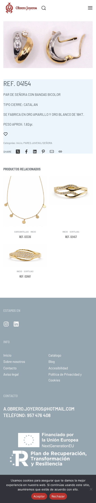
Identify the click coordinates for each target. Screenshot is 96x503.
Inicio (19, 142)
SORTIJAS (74, 232)
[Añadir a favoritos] (5, 134)
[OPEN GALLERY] (48, 44)
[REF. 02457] (71, 190)
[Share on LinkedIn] (35, 152)
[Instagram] (6, 324)
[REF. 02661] (25, 255)
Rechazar (58, 496)
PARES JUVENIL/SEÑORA (37, 142)
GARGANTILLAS (21, 232)
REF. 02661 (25, 276)
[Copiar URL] (60, 152)
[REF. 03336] (25, 201)
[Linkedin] (16, 324)
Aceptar (39, 496)
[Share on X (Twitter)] (18, 152)
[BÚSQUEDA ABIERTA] (43, 8)
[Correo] (52, 152)
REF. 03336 (25, 236)
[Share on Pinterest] (43, 152)
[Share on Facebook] (26, 152)
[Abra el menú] (90, 8)
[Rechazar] (91, 488)
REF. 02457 (71, 236)
